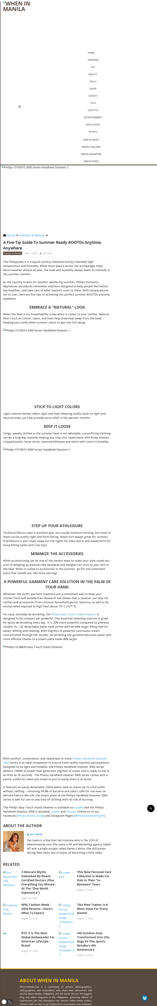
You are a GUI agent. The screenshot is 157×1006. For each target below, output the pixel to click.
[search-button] (151, 808)
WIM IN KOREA (91, 161)
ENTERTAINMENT (93, 117)
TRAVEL (93, 88)
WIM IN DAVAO (91, 139)
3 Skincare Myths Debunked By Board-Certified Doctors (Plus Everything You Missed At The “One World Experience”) (37, 882)
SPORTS (93, 131)
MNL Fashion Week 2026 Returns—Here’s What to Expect (37, 909)
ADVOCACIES (93, 124)
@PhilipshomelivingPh (89, 815)
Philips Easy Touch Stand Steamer (73, 614)
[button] (7, 1001)
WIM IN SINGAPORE (91, 154)
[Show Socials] (145, 998)
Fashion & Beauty (12, 253)
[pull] (21, 107)
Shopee (71, 811)
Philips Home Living (30, 815)
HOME (91, 52)
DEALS (93, 81)
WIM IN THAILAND (91, 146)
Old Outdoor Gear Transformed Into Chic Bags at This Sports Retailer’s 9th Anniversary (93, 941)
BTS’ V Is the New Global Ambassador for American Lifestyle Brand (38, 939)
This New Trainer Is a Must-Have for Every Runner (92, 909)
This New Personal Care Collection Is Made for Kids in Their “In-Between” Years (94, 878)
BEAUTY (93, 74)
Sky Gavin (47, 253)
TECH (93, 103)
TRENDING (93, 60)
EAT (93, 67)
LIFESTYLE (93, 110)
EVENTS (93, 95)
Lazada (78, 807)
